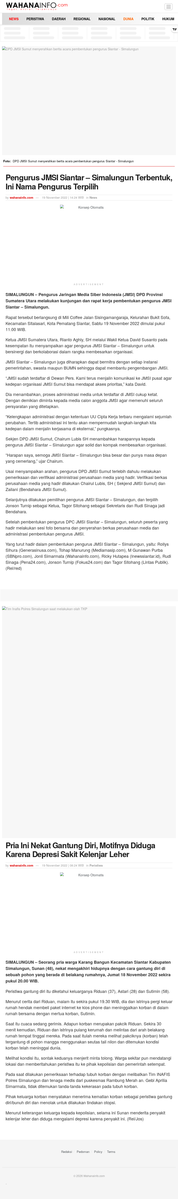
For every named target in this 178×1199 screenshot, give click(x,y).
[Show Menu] (168, 6)
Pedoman (83, 1151)
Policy (98, 1151)
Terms (111, 1151)
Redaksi (66, 1151)
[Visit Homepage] (37, 6)
